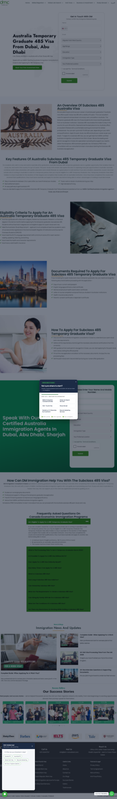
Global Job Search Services (65, 400)
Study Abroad (63, 406)
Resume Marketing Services (65, 410)
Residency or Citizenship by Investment (49, 410)
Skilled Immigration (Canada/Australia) (47, 400)
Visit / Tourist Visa (47, 406)
